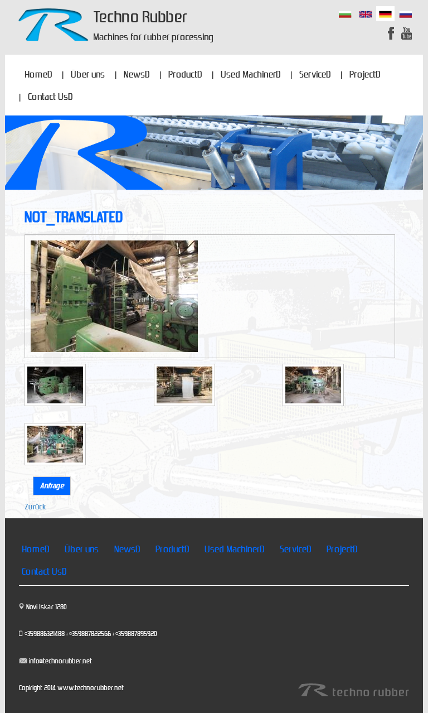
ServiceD (314, 75)
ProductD (185, 75)
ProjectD (364, 75)
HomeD (38, 75)
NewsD (136, 75)
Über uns (88, 75)
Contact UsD (50, 97)
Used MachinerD (250, 75)
